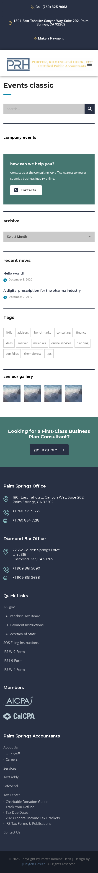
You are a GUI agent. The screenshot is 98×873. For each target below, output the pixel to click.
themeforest (32, 353)
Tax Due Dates (17, 812)
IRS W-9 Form (14, 651)
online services (61, 343)
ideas (9, 343)
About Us (10, 747)
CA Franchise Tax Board (21, 616)
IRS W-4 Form (14, 669)
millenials (39, 343)
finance (81, 332)
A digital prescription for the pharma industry (42, 291)
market (23, 343)
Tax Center (11, 795)
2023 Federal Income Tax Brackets (33, 818)
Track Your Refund (20, 807)
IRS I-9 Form (13, 660)
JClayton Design (34, 864)
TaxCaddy (11, 777)
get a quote (45, 450)
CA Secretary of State (19, 634)
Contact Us (11, 832)
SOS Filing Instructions (21, 643)
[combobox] (49, 237)
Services (9, 768)
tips (49, 353)
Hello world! (13, 273)
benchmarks (42, 332)
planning (82, 343)
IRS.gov (9, 607)
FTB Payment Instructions (23, 625)
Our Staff (13, 754)
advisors (23, 332)
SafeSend (10, 786)
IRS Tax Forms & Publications (28, 823)
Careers (12, 759)
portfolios (12, 353)
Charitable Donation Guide (26, 801)
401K (8, 332)
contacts (28, 190)
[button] (89, 63)
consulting (64, 332)
